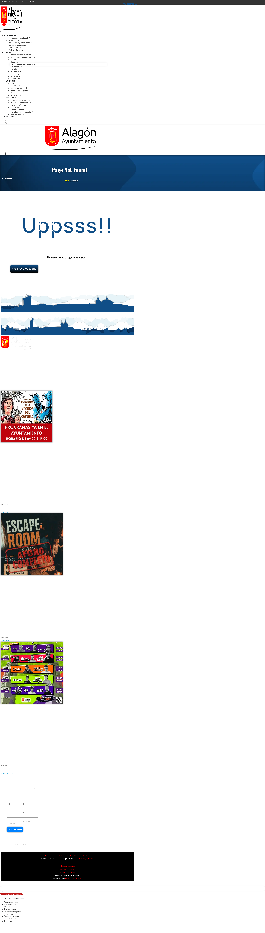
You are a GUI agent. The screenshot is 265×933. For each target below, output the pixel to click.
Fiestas (12, 805)
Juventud (27, 807)
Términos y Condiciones (83, 856)
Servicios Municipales (12, 812)
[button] (1, 31)
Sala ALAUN (7, 760)
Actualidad (14, 799)
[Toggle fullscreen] (5, 925)
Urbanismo (28, 815)
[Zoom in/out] (7, 925)
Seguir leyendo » (7, 512)
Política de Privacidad (20, 844)
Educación (14, 803)
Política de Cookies (66, 856)
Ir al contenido (5, 892)
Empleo (26, 803)
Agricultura (28, 799)
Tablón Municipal (30, 813)
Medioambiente (15, 809)
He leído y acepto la (19, 822)
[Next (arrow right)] (3, 929)
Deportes (27, 801)
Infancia (13, 807)
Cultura (13, 801)
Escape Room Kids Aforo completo (18, 632)
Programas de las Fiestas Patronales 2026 (22, 499)
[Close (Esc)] (1, 925)
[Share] (3, 925)
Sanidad (27, 809)
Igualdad (27, 805)
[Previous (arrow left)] (1, 929)
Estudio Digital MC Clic (86, 859)
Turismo (13, 815)
